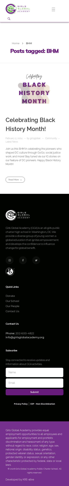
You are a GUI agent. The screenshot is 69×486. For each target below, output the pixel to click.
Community (51, 138)
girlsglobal (35, 138)
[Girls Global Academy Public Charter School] (18, 9)
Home (15, 43)
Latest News (12, 141)
